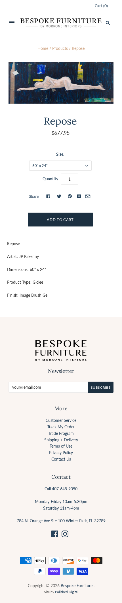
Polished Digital (66, 592)
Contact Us (61, 459)
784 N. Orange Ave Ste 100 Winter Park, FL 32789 (61, 520)
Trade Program (61, 433)
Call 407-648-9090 (61, 488)
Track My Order (61, 426)
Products (60, 48)
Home (42, 48)
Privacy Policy (61, 452)
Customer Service (61, 420)
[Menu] (12, 23)
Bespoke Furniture (76, 585)
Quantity (50, 178)
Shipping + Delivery (61, 439)
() (101, 5)
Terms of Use (61, 446)
